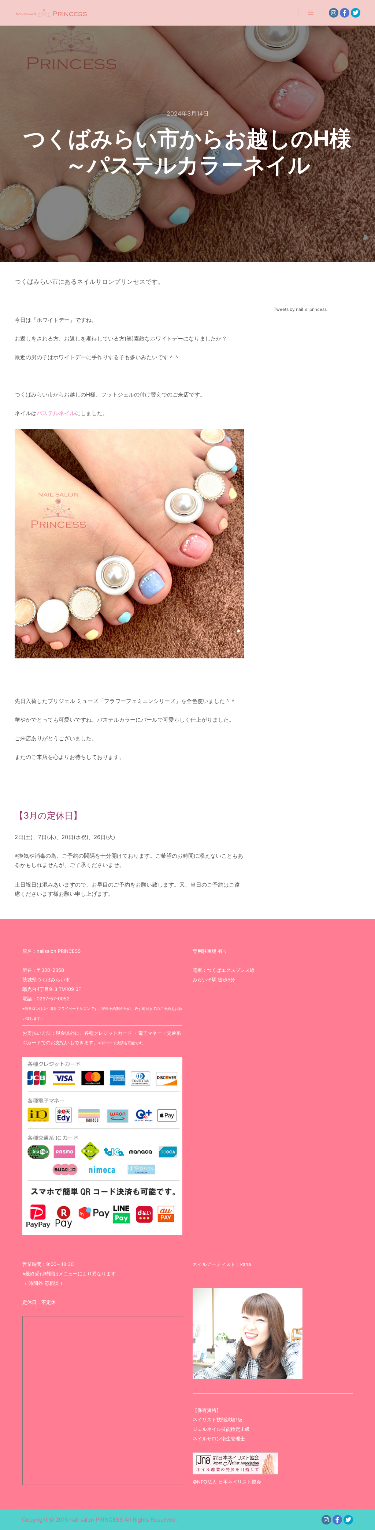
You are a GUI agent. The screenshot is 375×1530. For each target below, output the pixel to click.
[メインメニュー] (311, 13)
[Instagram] (333, 13)
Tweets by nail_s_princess (300, 309)
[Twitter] (355, 13)
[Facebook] (344, 13)
